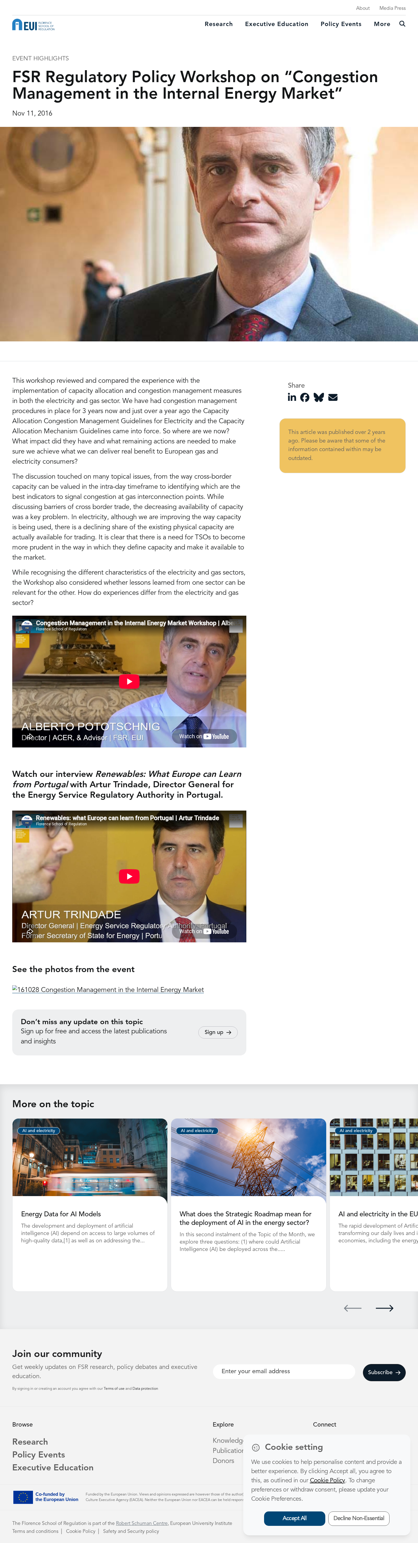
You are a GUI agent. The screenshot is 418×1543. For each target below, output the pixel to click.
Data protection (145, 1389)
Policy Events (341, 24)
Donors (223, 1461)
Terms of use (114, 1389)
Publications (230, 1451)
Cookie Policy (80, 1531)
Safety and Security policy (131, 1531)
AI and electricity (38, 1131)
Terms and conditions (35, 1531)
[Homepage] (33, 24)
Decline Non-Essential (359, 1518)
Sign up (214, 1032)
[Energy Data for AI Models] (90, 1161)
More (382, 24)
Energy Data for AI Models (61, 1214)
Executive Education (53, 1468)
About (363, 8)
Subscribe (380, 1372)
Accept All (294, 1518)
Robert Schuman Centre (142, 1523)
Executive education (276, 24)
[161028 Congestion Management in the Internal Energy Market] (108, 989)
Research (219, 24)
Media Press (392, 8)
